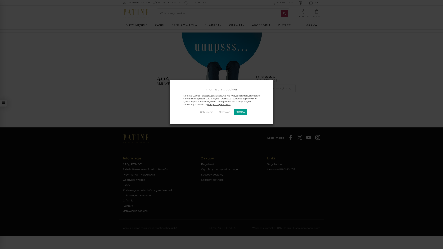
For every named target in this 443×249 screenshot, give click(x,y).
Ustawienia (206, 112)
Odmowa (224, 112)
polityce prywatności (218, 104)
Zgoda (240, 112)
